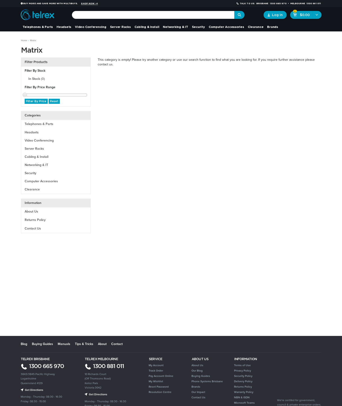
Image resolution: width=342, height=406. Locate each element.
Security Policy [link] (243, 376)
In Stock (36, 78)
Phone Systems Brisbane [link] (207, 381)
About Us (31, 211)
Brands (272, 26)
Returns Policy (35, 219)
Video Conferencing (90, 26)
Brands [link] (195, 387)
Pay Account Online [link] (161, 376)
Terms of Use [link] (242, 365)
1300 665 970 (46, 366)
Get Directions (97, 394)
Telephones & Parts (38, 26)
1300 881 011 (108, 366)
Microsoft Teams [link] (244, 403)
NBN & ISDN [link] (242, 397)
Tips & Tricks (84, 344)
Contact (117, 344)
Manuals (64, 344)
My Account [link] (156, 365)
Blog (24, 344)
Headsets (64, 26)
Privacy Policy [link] (242, 371)
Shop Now (88, 3)
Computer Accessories (226, 26)
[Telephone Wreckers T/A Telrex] (37, 13)
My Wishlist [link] (156, 381)
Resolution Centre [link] (160, 392)
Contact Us (33, 228)
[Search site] (239, 15)
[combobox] (153, 15)
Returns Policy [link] (243, 387)
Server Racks (120, 26)
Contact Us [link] (198, 397)
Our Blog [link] (197, 371)
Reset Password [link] (159, 387)
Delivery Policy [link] (243, 381)
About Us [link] (197, 365)
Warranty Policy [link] (243, 392)
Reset (54, 101)
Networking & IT (175, 26)
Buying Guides (42, 344)
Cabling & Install (146, 26)
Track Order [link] (156, 371)
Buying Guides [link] (200, 376)
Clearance (256, 26)
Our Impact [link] (198, 392)
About (102, 344)
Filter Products (36, 62)
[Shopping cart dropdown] (317, 15)
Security (198, 26)
